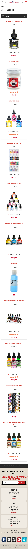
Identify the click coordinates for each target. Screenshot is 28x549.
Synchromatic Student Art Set (14, 386)
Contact (19, 466)
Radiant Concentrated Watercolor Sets (14, 301)
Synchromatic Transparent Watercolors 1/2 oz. (14, 423)
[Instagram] (9, 541)
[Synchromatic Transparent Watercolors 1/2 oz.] (14, 440)
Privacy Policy (11, 547)
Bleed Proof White (14, 61)
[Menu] (2, 2)
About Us (6, 466)
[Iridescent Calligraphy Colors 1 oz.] (14, 241)
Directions (14, 498)
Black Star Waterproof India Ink (14, 21)
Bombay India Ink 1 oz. (14, 101)
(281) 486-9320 (14, 523)
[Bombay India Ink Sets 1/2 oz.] (14, 161)
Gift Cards (15, 466)
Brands (10, 466)
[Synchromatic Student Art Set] (14, 403)
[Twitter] (14, 541)
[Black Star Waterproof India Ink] (14, 39)
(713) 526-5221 (14, 496)
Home (2, 6)
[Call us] (22, 2)
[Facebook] (3, 541)
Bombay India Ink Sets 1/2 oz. (14, 143)
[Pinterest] (19, 541)
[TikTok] (24, 541)
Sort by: (8, 16)
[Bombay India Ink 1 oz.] (14, 118)
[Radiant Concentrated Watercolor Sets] (14, 318)
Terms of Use (17, 547)
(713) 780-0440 (14, 510)
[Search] (5, 2)
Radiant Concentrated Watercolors (14, 343)
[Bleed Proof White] (14, 79)
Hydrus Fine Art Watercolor (14, 183)
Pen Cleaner (14, 264)
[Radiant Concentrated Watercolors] (14, 361)
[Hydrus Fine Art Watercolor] (14, 201)
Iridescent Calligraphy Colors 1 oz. (14, 224)
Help (23, 466)
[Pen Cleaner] (14, 281)
